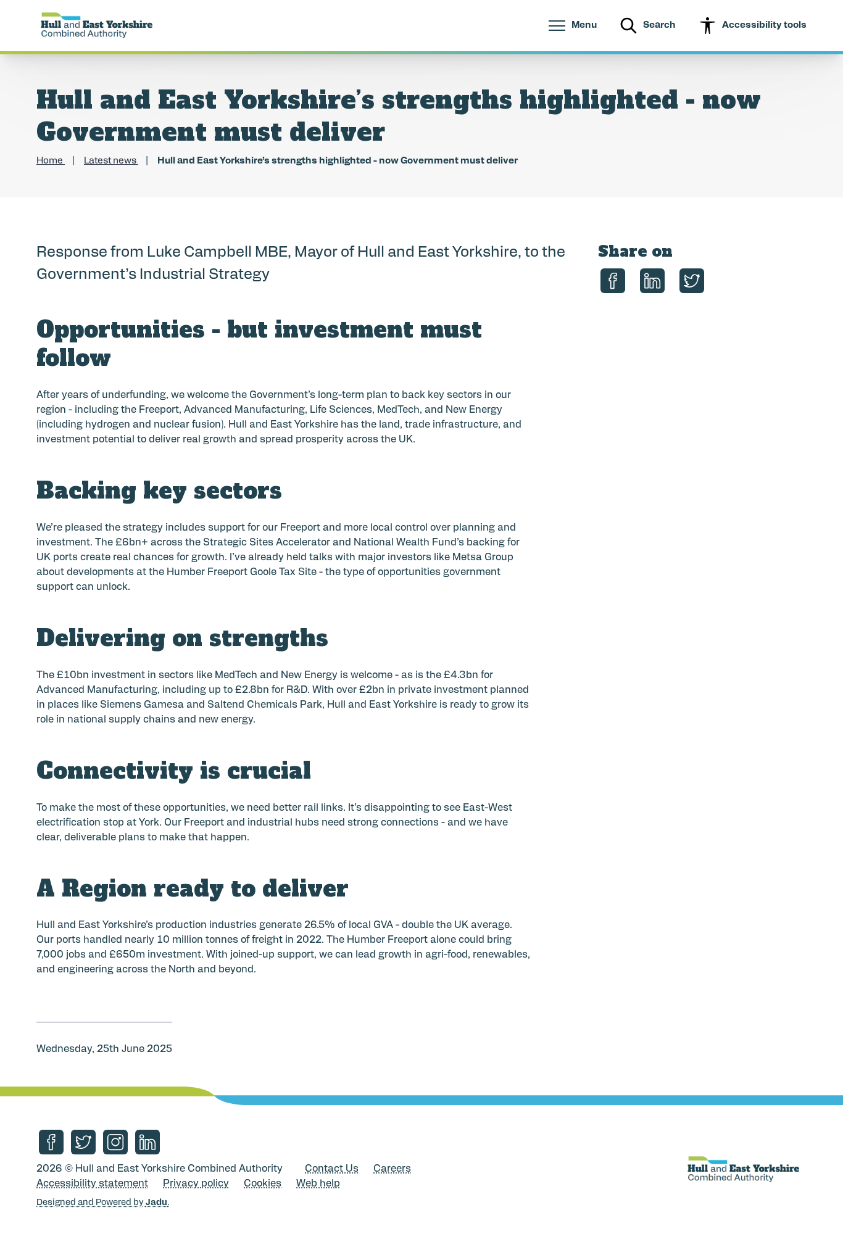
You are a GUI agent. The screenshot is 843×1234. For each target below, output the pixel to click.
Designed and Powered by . (103, 1202)
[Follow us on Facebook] (51, 1142)
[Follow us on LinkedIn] (147, 1142)
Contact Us (332, 1169)
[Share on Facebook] (612, 280)
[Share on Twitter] (691, 280)
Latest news (111, 161)
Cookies (262, 1184)
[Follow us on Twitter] (83, 1142)
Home (50, 161)
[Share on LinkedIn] (652, 280)
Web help (318, 1184)
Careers (392, 1169)
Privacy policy (196, 1184)
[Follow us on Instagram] (115, 1142)
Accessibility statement (92, 1184)
